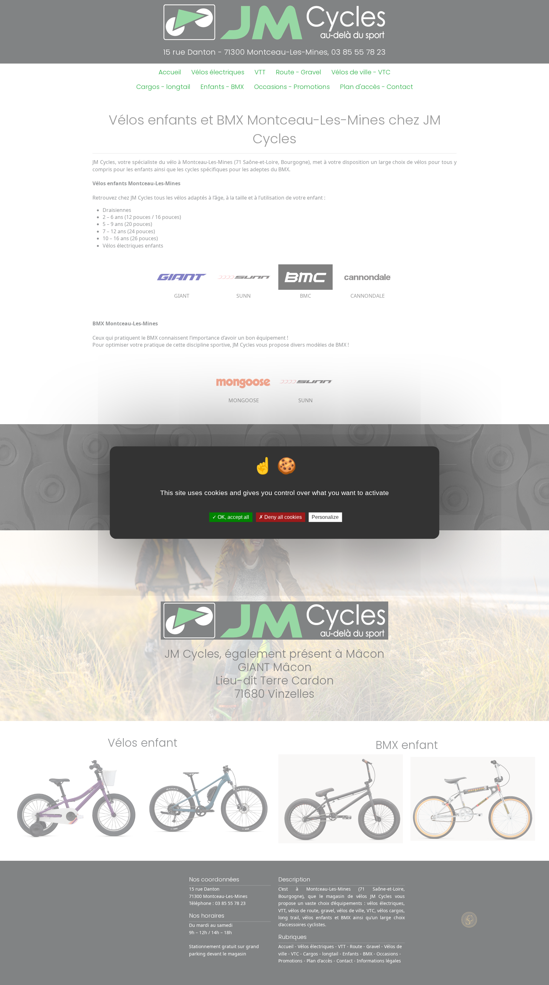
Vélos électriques (217, 72)
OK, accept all (232, 517)
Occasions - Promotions (292, 86)
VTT (260, 72)
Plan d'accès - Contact (376, 86)
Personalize (325, 517)
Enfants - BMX (222, 86)
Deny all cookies (282, 517)
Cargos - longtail (163, 86)
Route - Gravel (298, 72)
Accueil (170, 72)
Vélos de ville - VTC (360, 72)
